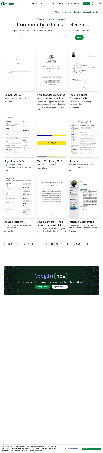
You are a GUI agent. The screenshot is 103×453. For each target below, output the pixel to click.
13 (57, 244)
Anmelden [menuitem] (97, 3)
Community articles (91, 12)
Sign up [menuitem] (86, 3)
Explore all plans (60, 287)
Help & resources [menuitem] (72, 3)
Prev (17, 244)
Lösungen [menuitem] (43, 3)
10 (42, 244)
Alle (61, 12)
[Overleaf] (7, 3)
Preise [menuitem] (61, 3)
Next (78, 244)
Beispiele (77, 12)
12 (52, 244)
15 (67, 244)
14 (62, 244)
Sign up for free (43, 287)
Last (87, 244)
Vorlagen (68, 12)
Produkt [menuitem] (34, 3)
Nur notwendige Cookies (72, 449)
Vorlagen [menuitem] (53, 3)
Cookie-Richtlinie (39, 451)
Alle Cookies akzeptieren (91, 449)
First (9, 244)
